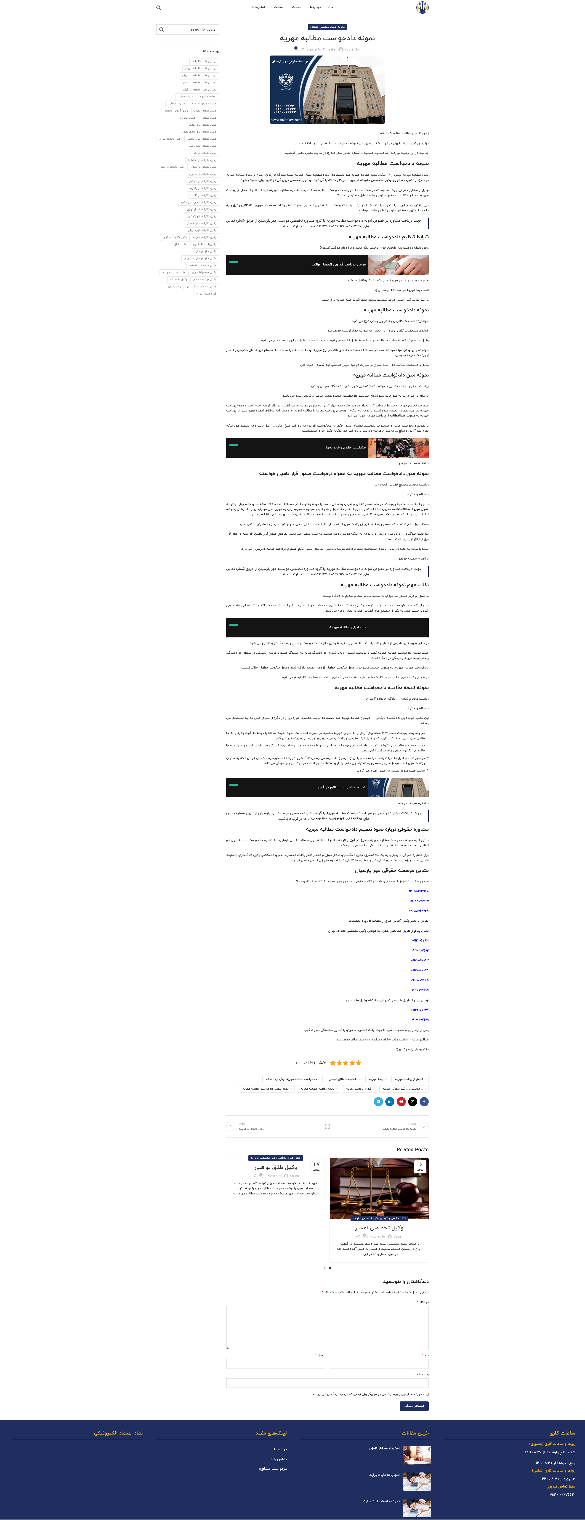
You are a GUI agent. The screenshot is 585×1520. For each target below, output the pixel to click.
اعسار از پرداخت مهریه (409, 1079)
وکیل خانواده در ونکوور (203, 188)
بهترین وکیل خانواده (204, 61)
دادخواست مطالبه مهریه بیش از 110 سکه (291, 1079)
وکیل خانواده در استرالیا (202, 160)
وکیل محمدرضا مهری (204, 272)
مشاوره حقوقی (176, 103)
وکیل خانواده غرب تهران (202, 230)
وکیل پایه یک (178, 279)
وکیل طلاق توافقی (276, 1167)
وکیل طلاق (180, 244)
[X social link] (412, 1101)
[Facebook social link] (424, 1101)
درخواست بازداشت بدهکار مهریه (403, 1089)
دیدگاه (423, 1302)
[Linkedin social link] (389, 1101)
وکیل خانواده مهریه (204, 237)
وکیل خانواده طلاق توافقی (201, 223)
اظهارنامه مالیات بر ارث (384, 1475)
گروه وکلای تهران (206, 293)
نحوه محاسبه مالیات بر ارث (381, 1501)
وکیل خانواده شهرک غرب (201, 216)
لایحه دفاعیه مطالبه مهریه (317, 1089)
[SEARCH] (161, 29)
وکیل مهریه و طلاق (204, 279)
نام (425, 1355)
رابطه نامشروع (208, 96)
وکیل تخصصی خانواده (323, 27)
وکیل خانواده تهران (171, 138)
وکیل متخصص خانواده (202, 265)
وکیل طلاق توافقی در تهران (200, 258)
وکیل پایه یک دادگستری (201, 286)
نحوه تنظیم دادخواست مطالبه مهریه (266, 1089)
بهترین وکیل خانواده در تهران (199, 75)
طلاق (297, 1158)
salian (333, 49)
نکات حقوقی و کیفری (393, 1218)
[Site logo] (422, 7)
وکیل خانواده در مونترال (202, 181)
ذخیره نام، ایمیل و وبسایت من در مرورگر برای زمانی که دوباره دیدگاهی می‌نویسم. (368, 1394)
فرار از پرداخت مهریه (358, 1089)
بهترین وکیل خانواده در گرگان (199, 89)
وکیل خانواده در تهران (203, 166)
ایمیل (320, 1355)
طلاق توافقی (285, 1158)
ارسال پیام (421, 1000)
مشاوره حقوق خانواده (204, 103)
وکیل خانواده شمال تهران (201, 209)
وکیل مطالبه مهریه (174, 272)
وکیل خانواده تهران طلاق (202, 145)
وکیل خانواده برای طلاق (202, 124)
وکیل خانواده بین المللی (202, 138)
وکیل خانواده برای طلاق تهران (199, 131)
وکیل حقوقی (209, 117)
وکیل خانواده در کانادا (203, 195)
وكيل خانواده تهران (205, 110)
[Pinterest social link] (401, 1101)
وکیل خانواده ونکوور (175, 237)
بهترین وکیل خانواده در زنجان (199, 82)
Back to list (327, 1126)
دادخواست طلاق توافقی (343, 1079)
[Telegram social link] (378, 1101)
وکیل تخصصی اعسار (379, 1228)
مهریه (341, 27)
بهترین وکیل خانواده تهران (200, 68)
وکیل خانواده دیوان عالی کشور (198, 202)
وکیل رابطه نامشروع (204, 244)
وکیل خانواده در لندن (172, 166)
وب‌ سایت (422, 1374)
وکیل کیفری (174, 286)
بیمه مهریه (376, 1079)
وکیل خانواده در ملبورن (202, 174)
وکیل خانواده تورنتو (205, 153)
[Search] (158, 7)
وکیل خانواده (187, 117)
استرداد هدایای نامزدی (383, 1449)
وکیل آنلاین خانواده (176, 110)
